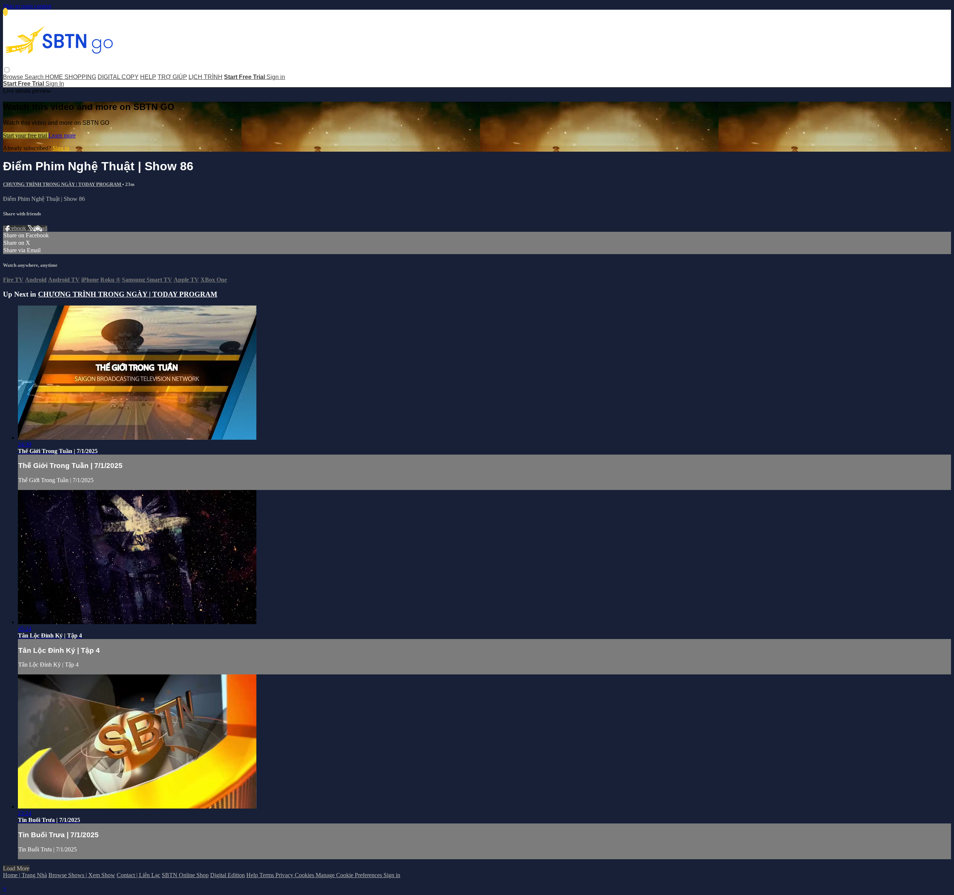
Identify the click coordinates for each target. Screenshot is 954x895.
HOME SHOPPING (70, 77)
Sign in (275, 77)
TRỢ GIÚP (172, 77)
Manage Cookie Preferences (349, 875)
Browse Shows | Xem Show (81, 875)
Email (40, 228)
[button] (6, 69)
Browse (14, 77)
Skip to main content (27, 6)
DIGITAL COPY (118, 77)
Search (35, 77)
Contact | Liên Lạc (138, 875)
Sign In (54, 83)
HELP (148, 77)
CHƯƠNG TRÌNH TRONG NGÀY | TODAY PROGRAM (62, 184)
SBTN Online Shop (185, 875)
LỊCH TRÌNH (205, 77)
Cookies (305, 875)
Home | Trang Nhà (25, 875)
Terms (267, 875)
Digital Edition (227, 875)
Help (252, 875)
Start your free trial (25, 135)
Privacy (285, 875)
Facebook (15, 228)
